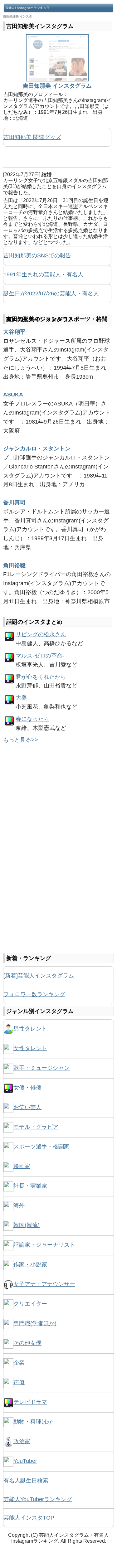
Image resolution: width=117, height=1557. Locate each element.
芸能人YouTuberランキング (37, 1499)
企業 (19, 1363)
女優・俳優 (27, 1087)
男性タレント (30, 1029)
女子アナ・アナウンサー (44, 1284)
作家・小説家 (30, 1264)
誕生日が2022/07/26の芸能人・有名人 (51, 293)
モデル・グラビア (35, 1127)
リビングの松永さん (41, 634)
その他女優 (27, 1343)
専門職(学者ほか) (34, 1323)
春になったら (32, 719)
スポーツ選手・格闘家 (41, 1146)
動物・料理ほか (33, 1422)
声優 (19, 1382)
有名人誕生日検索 (25, 1480)
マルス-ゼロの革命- (40, 655)
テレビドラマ (30, 1402)
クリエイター (30, 1304)
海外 (19, 1205)
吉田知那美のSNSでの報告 (37, 255)
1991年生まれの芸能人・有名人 (43, 274)
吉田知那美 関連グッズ (32, 137)
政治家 (21, 1441)
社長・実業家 (30, 1186)
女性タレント (30, 1048)
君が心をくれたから (41, 677)
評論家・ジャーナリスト (44, 1245)
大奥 (21, 698)
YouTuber (25, 1461)
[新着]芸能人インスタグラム (38, 976)
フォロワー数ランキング (34, 994)
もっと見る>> (20, 740)
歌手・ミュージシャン (41, 1068)
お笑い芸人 (27, 1107)
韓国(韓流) (26, 1225)
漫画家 (21, 1166)
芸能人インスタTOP (28, 1518)
